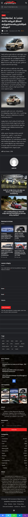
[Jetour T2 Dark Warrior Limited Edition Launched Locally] (21, 228)
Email (3, 294)
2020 (7, 341)
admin (5, 31)
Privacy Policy (20, 504)
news (3, 349)
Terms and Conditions (8, 506)
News (8, 12)
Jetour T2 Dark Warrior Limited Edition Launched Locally (19, 236)
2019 (3, 341)
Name (3, 288)
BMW (3, 343)
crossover (17, 343)
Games (5, 468)
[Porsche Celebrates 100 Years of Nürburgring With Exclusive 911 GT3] (14, 401)
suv (12, 349)
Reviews (4, 455)
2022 (12, 341)
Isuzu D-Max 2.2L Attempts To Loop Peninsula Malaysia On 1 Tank (20, 253)
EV (11, 346)
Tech (3, 458)
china (11, 343)
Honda (15, 346)
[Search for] (26, 3)
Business (4, 441)
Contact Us (17, 506)
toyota (16, 349)
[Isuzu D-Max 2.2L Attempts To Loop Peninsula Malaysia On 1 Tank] (21, 245)
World (3, 465)
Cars (3, 443)
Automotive (5, 438)
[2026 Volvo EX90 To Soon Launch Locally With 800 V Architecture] (7, 245)
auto (21, 341)
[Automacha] (10, 2)
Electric (22, 343)
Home (4, 12)
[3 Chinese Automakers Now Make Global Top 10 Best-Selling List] (7, 228)
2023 (16, 341)
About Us (23, 506)
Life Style (4, 446)
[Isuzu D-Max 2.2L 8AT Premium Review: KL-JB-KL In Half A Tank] (5, 390)
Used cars (4, 463)
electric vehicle (5, 346)
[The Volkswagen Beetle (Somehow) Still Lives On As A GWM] (23, 401)
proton (8, 349)
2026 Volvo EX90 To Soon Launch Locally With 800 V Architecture (7, 253)
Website (3, 300)
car (7, 343)
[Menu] (2, 3)
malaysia (21, 346)
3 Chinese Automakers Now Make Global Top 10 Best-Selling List (6, 236)
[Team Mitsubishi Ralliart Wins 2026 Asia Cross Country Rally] (23, 396)
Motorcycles (5, 448)
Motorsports (5, 450)
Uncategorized (5, 460)
